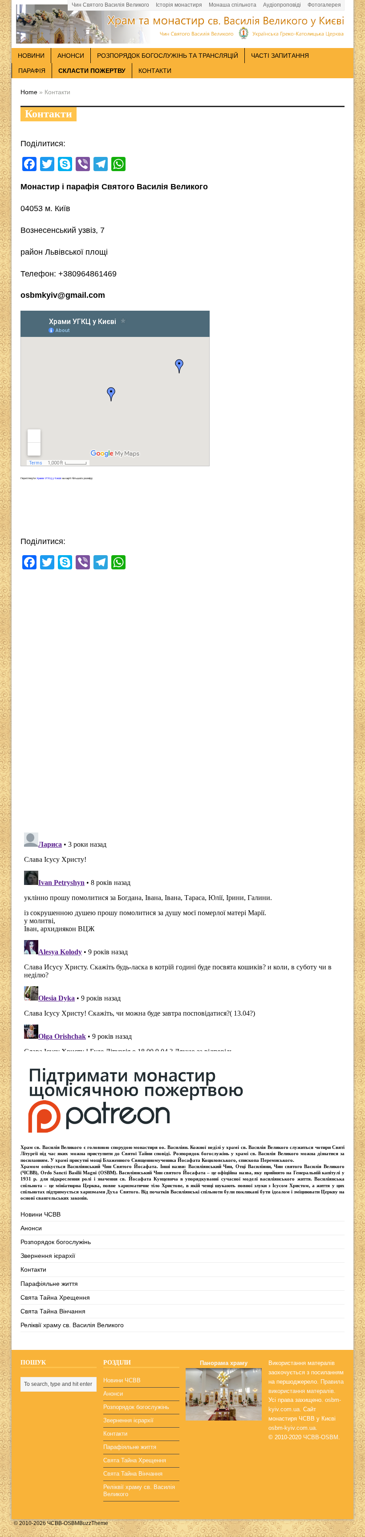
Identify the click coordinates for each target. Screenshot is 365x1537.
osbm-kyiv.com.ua (292, 1428)
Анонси (31, 1228)
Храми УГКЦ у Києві (48, 478)
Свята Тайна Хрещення (55, 1297)
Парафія (31, 70)
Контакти (154, 70)
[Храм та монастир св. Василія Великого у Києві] (182, 38)
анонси (70, 55)
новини (31, 55)
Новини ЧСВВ (40, 1214)
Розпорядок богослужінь (55, 1241)
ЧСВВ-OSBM (320, 1437)
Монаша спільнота (232, 5)
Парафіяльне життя (49, 1283)
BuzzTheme (93, 1523)
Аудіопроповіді (282, 5)
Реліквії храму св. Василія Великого (72, 1325)
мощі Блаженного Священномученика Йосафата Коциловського (163, 1160)
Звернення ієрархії (47, 1255)
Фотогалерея (324, 5)
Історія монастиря (179, 5)
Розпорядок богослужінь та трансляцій (167, 55)
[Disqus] (182, 700)
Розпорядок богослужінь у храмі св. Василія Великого (236, 1153)
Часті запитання (280, 55)
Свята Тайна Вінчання (52, 1311)
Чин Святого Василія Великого (110, 5)
